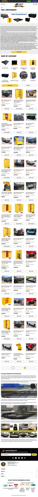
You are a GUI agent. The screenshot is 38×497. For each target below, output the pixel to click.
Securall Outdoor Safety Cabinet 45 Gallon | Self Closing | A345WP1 (5, 239)
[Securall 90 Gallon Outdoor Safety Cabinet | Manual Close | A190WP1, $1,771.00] (7, 163)
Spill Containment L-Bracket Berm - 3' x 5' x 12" (31, 309)
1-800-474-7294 (14, 465)
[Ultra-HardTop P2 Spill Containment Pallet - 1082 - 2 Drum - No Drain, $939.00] (19, 347)
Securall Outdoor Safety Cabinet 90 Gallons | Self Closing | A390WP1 (18, 215)
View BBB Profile (32, 491)
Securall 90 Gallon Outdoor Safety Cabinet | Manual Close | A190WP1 (6, 170)
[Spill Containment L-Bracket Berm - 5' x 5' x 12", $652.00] (19, 117)
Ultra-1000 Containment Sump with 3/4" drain (30, 239)
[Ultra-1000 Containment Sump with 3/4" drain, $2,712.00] (31, 232)
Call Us (29, 1)
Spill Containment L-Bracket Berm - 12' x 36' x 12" (19, 309)
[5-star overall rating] (28, 241)
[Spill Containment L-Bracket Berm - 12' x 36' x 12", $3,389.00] (19, 302)
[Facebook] (13, 458)
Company (3, 469)
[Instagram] (25, 458)
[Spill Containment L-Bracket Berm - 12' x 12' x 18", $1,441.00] (19, 324)
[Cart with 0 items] (36, 4)
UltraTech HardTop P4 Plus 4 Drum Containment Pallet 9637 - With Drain (19, 148)
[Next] (25, 368)
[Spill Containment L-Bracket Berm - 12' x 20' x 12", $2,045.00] (7, 279)
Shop (2, 473)
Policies (3, 471)
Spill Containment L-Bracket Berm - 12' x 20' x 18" (31, 354)
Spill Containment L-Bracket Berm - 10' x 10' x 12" (6, 101)
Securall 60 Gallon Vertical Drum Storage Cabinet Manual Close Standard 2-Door (18, 263)
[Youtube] (16, 458)
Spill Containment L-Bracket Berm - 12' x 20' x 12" (6, 286)
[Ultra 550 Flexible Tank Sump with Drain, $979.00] (31, 324)
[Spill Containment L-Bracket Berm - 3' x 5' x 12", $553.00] (31, 302)
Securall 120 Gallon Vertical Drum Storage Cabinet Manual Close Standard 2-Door (6, 216)
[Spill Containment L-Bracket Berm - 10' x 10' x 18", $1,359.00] (7, 141)
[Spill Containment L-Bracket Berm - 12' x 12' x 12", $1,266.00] (31, 141)
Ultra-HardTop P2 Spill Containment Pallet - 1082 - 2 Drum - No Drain (19, 354)
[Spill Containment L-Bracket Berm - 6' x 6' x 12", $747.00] (31, 255)
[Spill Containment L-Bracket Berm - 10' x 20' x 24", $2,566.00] (19, 279)
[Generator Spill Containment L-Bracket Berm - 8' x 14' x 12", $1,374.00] (31, 94)
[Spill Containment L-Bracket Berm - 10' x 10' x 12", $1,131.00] (7, 94)
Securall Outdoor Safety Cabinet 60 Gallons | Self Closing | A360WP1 (5, 331)
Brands (2, 476)
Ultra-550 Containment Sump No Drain (30, 124)
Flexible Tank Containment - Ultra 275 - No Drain (6, 354)
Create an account (30, 13)
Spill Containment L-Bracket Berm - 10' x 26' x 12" (19, 239)
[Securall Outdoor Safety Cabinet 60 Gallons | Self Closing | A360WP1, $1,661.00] (7, 324)
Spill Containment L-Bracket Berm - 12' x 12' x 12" (31, 148)
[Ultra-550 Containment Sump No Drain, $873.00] (31, 117)
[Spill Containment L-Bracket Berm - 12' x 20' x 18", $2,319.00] (31, 347)
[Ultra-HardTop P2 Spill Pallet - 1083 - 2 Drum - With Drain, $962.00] (7, 186)
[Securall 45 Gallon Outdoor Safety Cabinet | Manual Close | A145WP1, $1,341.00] (19, 94)
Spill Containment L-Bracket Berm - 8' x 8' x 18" (31, 286)
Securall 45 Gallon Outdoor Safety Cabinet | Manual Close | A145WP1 (18, 101)
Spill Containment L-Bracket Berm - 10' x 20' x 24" (19, 286)
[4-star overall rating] (15, 103)
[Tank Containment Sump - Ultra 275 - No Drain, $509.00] (31, 186)
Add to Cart (7, 108)
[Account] (34, 4)
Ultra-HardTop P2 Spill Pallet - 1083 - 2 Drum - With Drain (6, 193)
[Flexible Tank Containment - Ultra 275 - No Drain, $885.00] (7, 347)
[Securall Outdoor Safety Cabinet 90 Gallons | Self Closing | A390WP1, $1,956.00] (19, 208)
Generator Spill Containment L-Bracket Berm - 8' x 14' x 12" (31, 101)
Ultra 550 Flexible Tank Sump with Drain (31, 331)
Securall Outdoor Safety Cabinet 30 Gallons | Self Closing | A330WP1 (5, 309)
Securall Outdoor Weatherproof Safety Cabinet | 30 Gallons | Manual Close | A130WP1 (6, 125)
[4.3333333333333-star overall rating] (3, 102)
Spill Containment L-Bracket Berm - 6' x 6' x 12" (31, 262)
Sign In (31, 8)
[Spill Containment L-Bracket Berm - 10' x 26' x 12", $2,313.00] (19, 232)
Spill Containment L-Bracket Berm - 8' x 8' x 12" (19, 170)
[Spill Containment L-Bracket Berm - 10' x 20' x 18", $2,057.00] (19, 186)
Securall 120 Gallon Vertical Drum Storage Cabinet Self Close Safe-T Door (6, 262)
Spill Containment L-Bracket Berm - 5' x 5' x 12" (19, 124)
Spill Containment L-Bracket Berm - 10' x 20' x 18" (19, 193)
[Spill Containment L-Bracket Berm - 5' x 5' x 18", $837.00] (31, 163)
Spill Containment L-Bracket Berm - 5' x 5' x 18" (31, 170)
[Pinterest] (19, 458)
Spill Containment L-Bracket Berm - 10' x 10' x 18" (6, 148)
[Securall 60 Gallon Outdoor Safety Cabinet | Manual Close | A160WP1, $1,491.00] (31, 208)
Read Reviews (22, 491)
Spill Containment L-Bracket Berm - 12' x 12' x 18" (19, 331)
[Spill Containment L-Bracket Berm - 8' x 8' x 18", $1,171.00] (31, 279)
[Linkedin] (22, 458)
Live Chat (35, 1)
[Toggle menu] (2, 4)
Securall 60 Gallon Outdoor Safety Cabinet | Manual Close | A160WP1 (31, 215)
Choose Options (19, 108)
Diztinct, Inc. (24, 495)
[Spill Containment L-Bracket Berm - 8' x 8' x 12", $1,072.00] (19, 163)
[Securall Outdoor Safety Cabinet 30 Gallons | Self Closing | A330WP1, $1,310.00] (7, 302)
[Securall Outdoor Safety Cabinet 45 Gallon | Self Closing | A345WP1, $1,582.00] (7, 232)
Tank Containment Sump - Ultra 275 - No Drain (30, 193)
